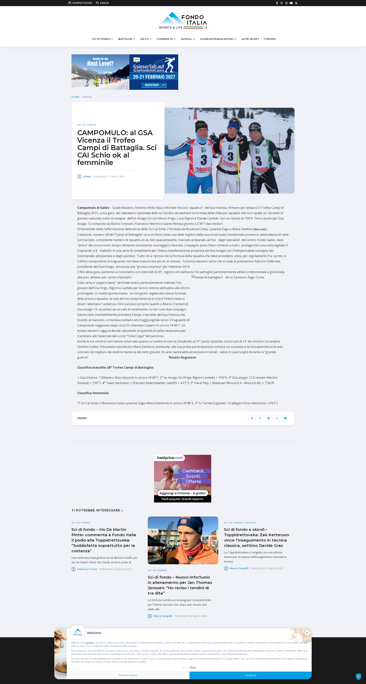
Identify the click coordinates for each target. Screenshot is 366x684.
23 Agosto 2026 (122, 569)
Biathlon (125, 39)
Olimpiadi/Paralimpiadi (217, 39)
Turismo (270, 39)
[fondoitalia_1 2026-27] (124, 72)
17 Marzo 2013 (116, 176)
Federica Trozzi (87, 569)
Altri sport (250, 39)
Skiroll (186, 39)
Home (75, 96)
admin (87, 176)
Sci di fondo (101, 39)
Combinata (165, 39)
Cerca (104, 3)
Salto (144, 39)
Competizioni (82, 3)
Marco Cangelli (162, 616)
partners (89, 642)
